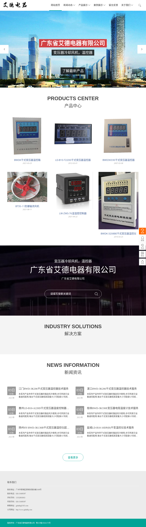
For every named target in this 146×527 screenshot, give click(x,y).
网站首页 (55, 5)
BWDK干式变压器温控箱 (27, 160)
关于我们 (126, 5)
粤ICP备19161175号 (43, 523)
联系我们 (11, 482)
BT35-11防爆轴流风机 (27, 206)
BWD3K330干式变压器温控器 (119, 160)
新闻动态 (68, 5)
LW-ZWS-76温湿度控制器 (73, 213)
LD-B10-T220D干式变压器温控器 (73, 160)
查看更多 (73, 457)
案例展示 (98, 5)
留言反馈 (113, 5)
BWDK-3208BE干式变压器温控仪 (118, 233)
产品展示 (83, 5)
